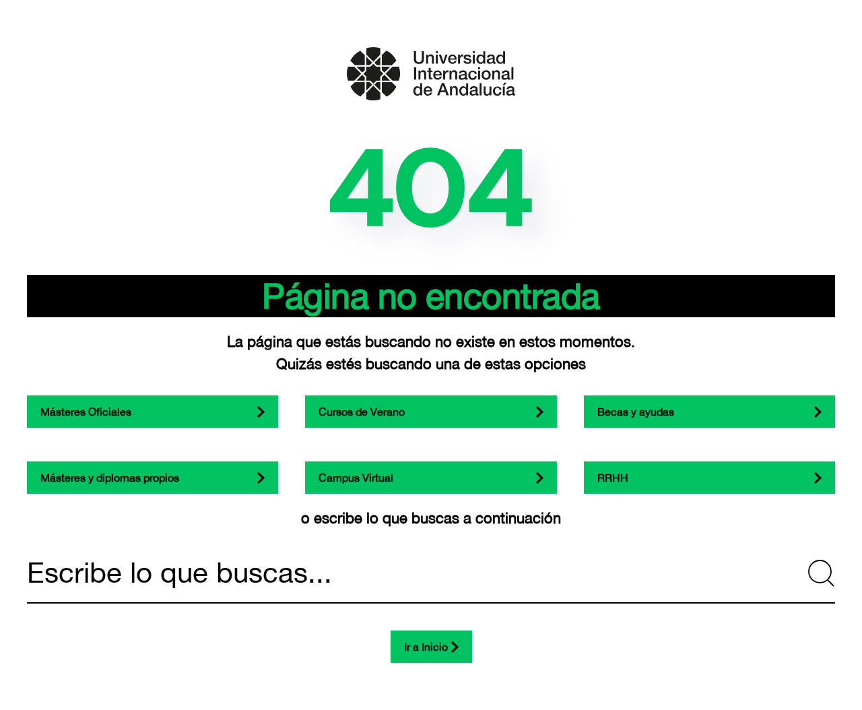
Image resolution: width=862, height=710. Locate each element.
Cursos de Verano (362, 412)
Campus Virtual (356, 478)
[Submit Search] (821, 573)
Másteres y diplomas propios (109, 478)
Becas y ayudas (635, 412)
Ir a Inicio (426, 647)
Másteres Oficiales (85, 412)
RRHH (612, 478)
